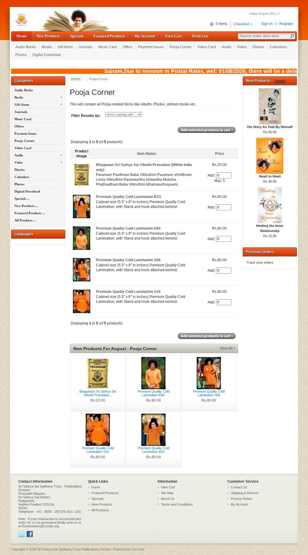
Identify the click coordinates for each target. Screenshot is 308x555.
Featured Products (109, 36)
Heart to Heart (270, 176)
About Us (167, 498)
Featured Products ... (29, 213)
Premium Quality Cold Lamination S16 (128, 292)
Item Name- (147, 154)
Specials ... (21, 198)
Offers (127, 47)
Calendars (278, 47)
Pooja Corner (181, 47)
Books (47, 47)
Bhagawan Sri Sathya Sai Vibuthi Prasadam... (97, 393)
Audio (226, 47)
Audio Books (25, 47)
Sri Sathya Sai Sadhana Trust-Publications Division (74, 549)
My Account (145, 36)
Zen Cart (137, 549)
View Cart (173, 36)
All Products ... (25, 220)
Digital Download (46, 55)
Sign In (267, 24)
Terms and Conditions (177, 504)
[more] (279, 81)
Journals (86, 47)
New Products (48, 36)
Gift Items (65, 47)
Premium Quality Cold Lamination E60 (128, 228)
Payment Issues (151, 47)
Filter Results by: (85, 116)
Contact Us (239, 487)
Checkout (241, 24)
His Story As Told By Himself (270, 127)
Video (242, 47)
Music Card (107, 47)
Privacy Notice (241, 498)
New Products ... (26, 206)
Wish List (200, 36)
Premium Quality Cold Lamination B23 (128, 197)
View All (226, 348)
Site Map (167, 493)
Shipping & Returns (245, 493)
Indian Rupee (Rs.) (263, 13)
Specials (77, 36)
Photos (21, 55)
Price (219, 154)
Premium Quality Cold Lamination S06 (128, 260)
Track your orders (260, 262)
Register (286, 24)
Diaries (258, 47)
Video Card (206, 47)
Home (22, 36)
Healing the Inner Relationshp (269, 228)
